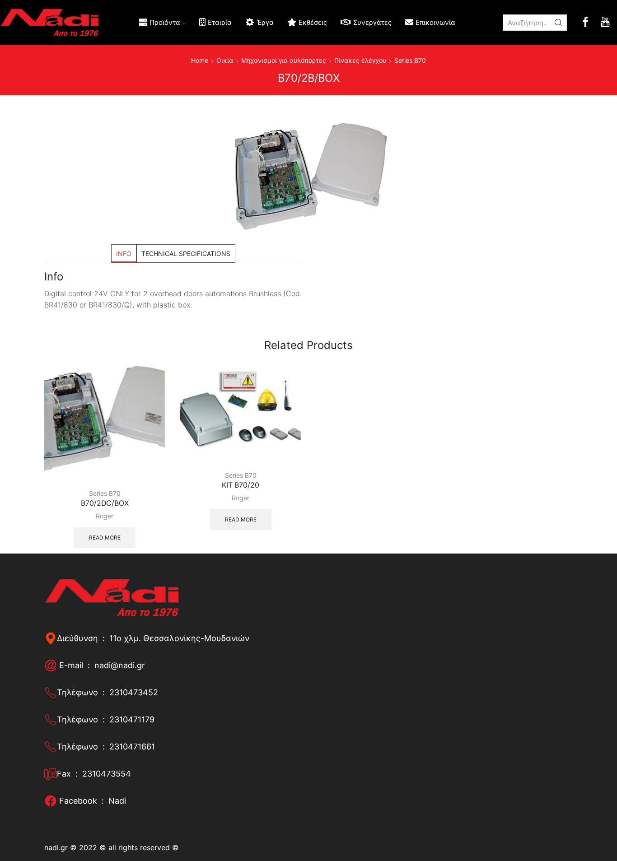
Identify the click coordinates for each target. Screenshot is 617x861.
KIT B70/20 (240, 485)
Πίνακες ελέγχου (360, 60)
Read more (105, 537)
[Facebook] (585, 23)
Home (199, 60)
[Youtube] (605, 23)
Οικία (224, 60)
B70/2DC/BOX (105, 503)
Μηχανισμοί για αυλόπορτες (283, 60)
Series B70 (410, 60)
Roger (104, 516)
